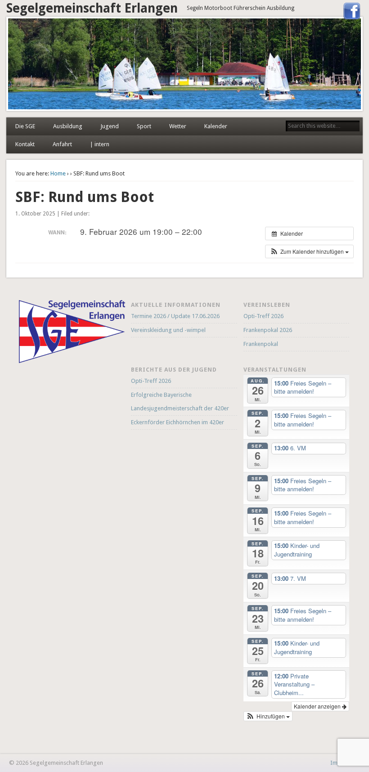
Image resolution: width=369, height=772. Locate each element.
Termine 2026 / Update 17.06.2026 (175, 316)
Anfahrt (62, 144)
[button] (309, 251)
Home (58, 173)
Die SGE (25, 126)
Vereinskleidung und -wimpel (168, 330)
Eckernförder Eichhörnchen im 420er (177, 422)
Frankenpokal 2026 (267, 330)
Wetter (177, 126)
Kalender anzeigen (318, 706)
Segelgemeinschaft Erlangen (92, 8)
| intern (99, 144)
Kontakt (25, 144)
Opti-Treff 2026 (263, 316)
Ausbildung (67, 126)
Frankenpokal (260, 344)
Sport (144, 126)
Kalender (215, 126)
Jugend (109, 126)
